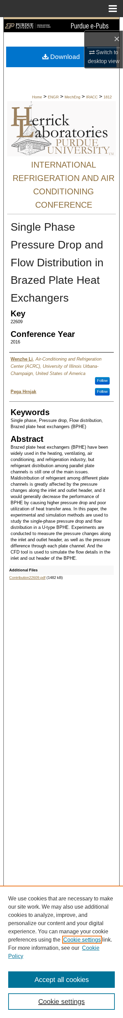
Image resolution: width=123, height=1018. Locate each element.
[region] (61, 952)
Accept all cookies (62, 979)
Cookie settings (82, 940)
